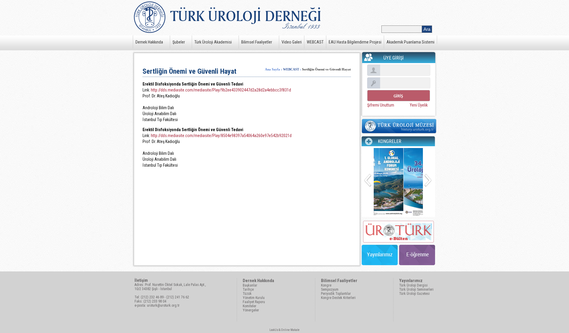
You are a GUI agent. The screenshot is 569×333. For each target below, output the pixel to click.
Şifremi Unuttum (380, 105)
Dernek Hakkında (149, 42)
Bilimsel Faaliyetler (256, 42)
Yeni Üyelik (419, 105)
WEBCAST (315, 42)
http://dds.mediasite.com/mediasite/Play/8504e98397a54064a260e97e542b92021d (221, 135)
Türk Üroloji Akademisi (213, 42)
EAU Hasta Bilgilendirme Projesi (355, 42)
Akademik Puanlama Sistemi (410, 42)
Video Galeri (292, 42)
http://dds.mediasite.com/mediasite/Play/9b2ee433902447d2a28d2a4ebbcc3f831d (220, 90)
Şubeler (178, 42)
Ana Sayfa (272, 69)
